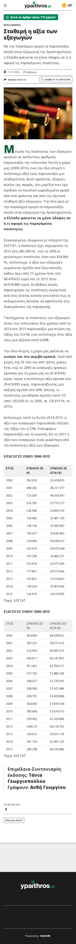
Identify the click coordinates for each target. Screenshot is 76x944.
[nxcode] (45, 936)
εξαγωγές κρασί (14, 820)
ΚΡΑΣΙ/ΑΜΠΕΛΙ (12, 25)
